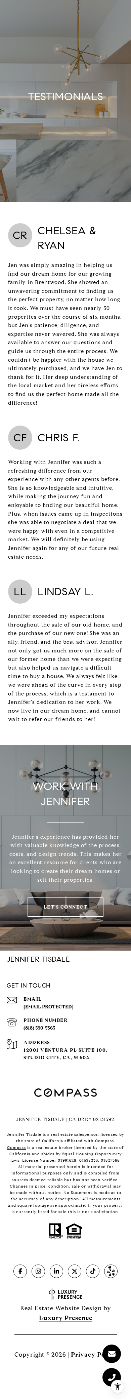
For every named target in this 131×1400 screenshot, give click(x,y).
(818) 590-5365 (39, 1028)
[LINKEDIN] (56, 1271)
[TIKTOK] (92, 1271)
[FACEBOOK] (20, 1271)
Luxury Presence (65, 1318)
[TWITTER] (74, 1271)
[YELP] (111, 1271)
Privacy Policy (94, 1354)
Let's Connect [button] (66, 907)
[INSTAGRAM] (38, 1271)
